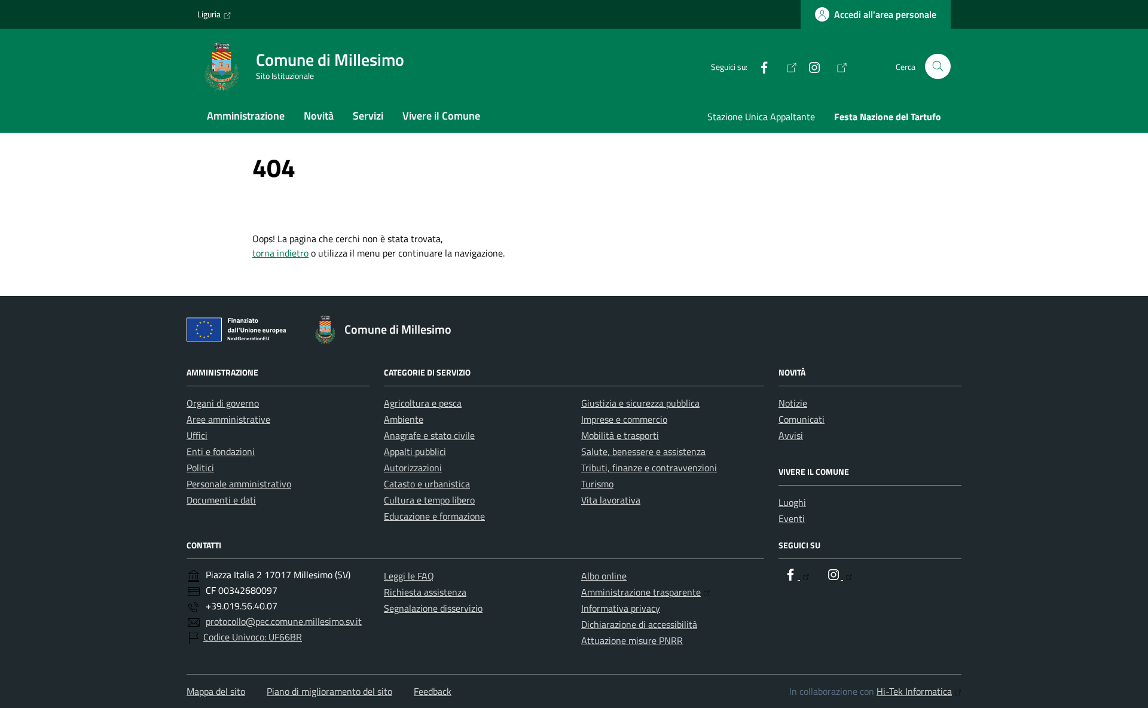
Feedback (432, 691)
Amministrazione (246, 116)
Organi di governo (223, 403)
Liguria (209, 14)
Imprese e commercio (624, 419)
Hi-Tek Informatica (914, 691)
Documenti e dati (221, 500)
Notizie (792, 403)
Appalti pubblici (415, 451)
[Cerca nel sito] (938, 67)
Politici (200, 467)
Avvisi (790, 435)
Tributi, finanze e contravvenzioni (649, 467)
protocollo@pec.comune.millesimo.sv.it (284, 621)
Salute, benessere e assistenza (643, 451)
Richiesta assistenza (425, 592)
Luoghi (792, 502)
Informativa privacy (620, 608)
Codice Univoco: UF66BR (252, 637)
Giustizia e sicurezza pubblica (640, 403)
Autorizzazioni (413, 467)
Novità (319, 116)
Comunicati (801, 419)
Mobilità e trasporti (620, 435)
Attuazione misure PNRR (632, 640)
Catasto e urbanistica (427, 484)
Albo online (604, 576)
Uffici (197, 435)
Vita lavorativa (610, 500)
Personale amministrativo (239, 484)
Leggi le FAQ (409, 576)
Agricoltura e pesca (423, 403)
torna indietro (280, 253)
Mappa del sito (216, 691)
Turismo (597, 484)
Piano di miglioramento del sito (329, 691)
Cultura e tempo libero (429, 500)
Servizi (368, 116)
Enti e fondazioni (221, 451)
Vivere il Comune (441, 116)
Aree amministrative (228, 419)
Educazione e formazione (434, 516)
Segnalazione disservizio (433, 608)
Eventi (791, 518)
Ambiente (403, 419)
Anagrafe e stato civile (429, 435)
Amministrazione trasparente (641, 592)
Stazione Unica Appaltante (761, 116)
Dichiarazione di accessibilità (639, 624)
